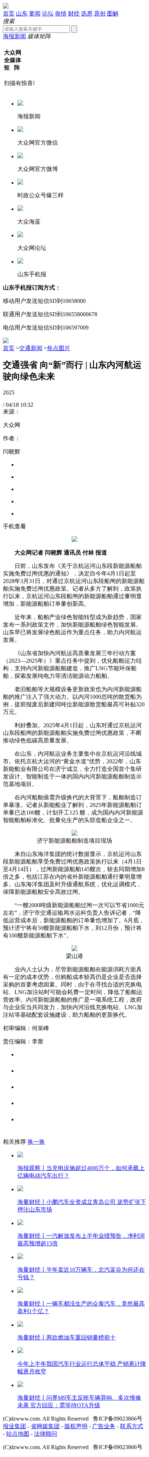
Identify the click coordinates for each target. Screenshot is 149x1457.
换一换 (36, 1142)
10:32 (26, 405)
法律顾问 (45, 1434)
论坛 (48, 13)
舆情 (61, 13)
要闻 (35, 13)
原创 (100, 13)
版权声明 (76, 1426)
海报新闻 (14, 36)
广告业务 (103, 1426)
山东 (21, 13)
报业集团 (14, 1426)
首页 (8, 13)
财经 (74, 13)
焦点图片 (58, 348)
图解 (113, 13)
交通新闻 (30, 348)
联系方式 (131, 1426)
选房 (87, 13)
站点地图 (17, 1434)
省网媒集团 (45, 1426)
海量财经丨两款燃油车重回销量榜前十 (66, 1337)
